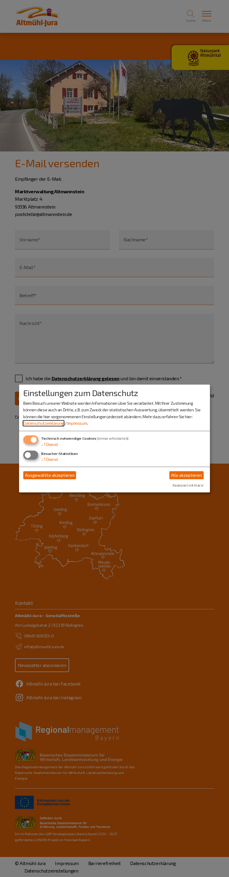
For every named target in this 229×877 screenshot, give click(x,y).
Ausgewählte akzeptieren (50, 475)
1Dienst (49, 444)
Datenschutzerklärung (43, 423)
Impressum (77, 423)
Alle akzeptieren (186, 475)
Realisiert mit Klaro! (188, 485)
